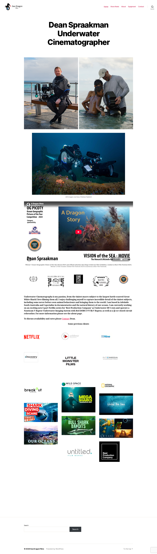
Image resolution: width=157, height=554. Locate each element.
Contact (141, 7)
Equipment (132, 7)
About (123, 7)
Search (26, 525)
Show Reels (114, 7)
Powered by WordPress (55, 549)
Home (106, 7)
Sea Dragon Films (37, 549)
